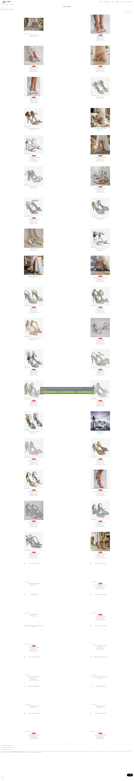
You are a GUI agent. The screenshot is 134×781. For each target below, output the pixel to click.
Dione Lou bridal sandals (34, 371)
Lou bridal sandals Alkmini (33, 186)
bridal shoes (39, 752)
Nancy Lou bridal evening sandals (33, 157)
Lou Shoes (16, 751)
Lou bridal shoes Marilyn (100, 371)
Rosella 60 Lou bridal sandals (34, 67)
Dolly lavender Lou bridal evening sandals (100, 491)
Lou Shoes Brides (106, 1)
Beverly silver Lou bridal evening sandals (100, 277)
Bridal (113, 1)
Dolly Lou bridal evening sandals (33, 491)
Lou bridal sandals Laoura (100, 431)
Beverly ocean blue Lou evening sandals (100, 676)
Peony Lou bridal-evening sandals (33, 128)
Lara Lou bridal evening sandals (100, 616)
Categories (118, 1)
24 (124, 11)
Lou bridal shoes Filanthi (34, 402)
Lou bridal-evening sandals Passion (34, 338)
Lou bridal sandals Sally (100, 402)
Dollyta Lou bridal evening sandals (100, 128)
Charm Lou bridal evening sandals (33, 219)
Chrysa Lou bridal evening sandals (100, 585)
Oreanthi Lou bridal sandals (100, 248)
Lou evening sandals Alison (100, 460)
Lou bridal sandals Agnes (34, 614)
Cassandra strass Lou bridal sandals (100, 217)
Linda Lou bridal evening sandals (33, 583)
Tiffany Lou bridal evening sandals (33, 522)
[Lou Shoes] (7, 2)
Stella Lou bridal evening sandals (33, 460)
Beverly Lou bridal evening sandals (33, 431)
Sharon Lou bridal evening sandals (100, 645)
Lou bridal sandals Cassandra (34, 248)
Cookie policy (43, 389)
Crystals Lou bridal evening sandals (100, 188)
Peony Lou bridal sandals (100, 97)
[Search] (131, 1)
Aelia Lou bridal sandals (100, 36)
